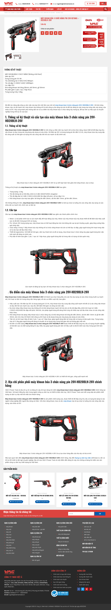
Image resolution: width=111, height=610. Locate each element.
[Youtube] (86, 589)
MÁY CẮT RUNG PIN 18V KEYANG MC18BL (68, 497)
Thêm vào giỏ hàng (16, 501)
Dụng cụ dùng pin (16, 12)
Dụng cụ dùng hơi (36, 523)
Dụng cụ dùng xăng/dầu (64, 523)
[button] (91, 3)
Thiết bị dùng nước (62, 538)
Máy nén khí (60, 555)
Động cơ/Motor (61, 545)
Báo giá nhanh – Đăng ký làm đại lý (76, 9)
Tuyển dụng (50, 9)
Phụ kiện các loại (88, 523)
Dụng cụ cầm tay (35, 556)
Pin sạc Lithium (87, 551)
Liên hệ (59, 9)
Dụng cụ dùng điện (10, 523)
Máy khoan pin (26, 12)
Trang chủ (7, 12)
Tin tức (38, 9)
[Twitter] (82, 589)
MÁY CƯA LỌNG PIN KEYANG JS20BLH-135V (95, 497)
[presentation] (5, 483)
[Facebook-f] (78, 589)
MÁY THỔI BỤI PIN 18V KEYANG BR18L (42, 496)
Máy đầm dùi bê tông (89, 547)
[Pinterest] (90, 589)
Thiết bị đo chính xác (63, 530)
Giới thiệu (29, 9)
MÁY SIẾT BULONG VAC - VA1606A (16, 496)
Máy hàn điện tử (87, 544)
